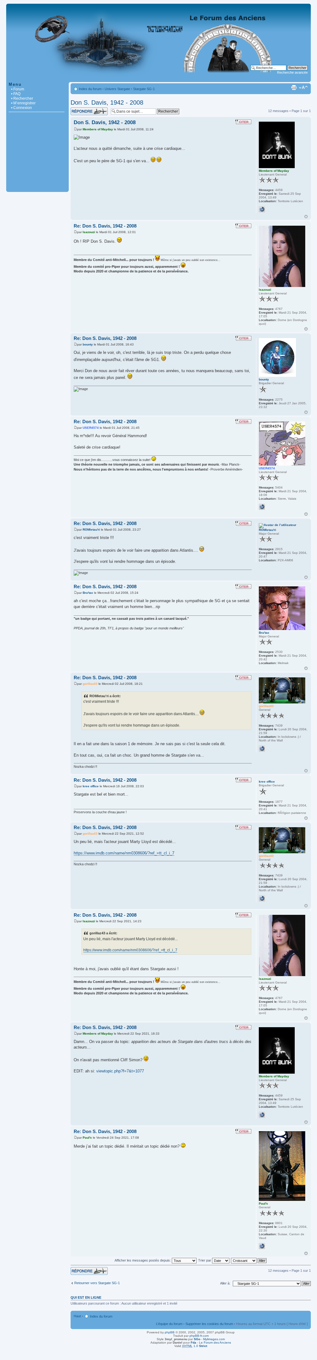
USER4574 (91, 427)
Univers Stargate (117, 89)
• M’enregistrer (23, 103)
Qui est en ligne (86, 1297)
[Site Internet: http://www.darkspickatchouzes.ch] (262, 507)
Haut (306, 216)
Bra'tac (88, 592)
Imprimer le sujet (293, 87)
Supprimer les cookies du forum (209, 1324)
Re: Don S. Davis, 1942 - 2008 (105, 225)
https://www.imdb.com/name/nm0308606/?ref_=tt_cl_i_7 (124, 853)
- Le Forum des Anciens (211, 1342)
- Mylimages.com (209, 1339)
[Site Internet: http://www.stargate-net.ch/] (262, 748)
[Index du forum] (158, 78)
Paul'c (87, 1137)
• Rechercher (22, 98)
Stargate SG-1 (144, 89)
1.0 (194, 1346)
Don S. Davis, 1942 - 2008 (107, 102)
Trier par (205, 1260)
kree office (91, 786)
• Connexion (21, 108)
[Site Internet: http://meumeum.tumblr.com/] (262, 209)
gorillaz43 (90, 683)
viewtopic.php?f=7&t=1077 (120, 1071)
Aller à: (225, 1283)
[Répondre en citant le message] (243, 122)
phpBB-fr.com (199, 1335)
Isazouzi (89, 232)
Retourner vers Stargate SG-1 (97, 1283)
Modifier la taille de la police (303, 87)
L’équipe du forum (169, 1324)
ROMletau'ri (91, 529)
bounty (88, 344)
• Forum (17, 89)
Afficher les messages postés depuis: (143, 1260)
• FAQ (15, 94)
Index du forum (90, 89)
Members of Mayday (98, 129)
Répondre (78, 109)
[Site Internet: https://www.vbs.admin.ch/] (262, 1246)
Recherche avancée (292, 72)
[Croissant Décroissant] (249, 1260)
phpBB (170, 1332)
